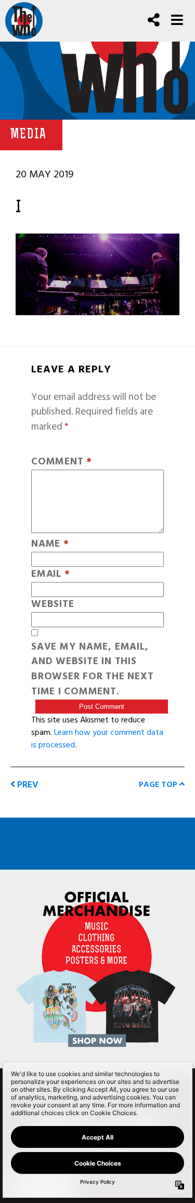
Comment (61, 462)
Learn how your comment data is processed (97, 739)
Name (50, 544)
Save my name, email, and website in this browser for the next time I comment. (92, 670)
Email (50, 574)
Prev (26, 784)
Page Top (159, 784)
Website (52, 604)
